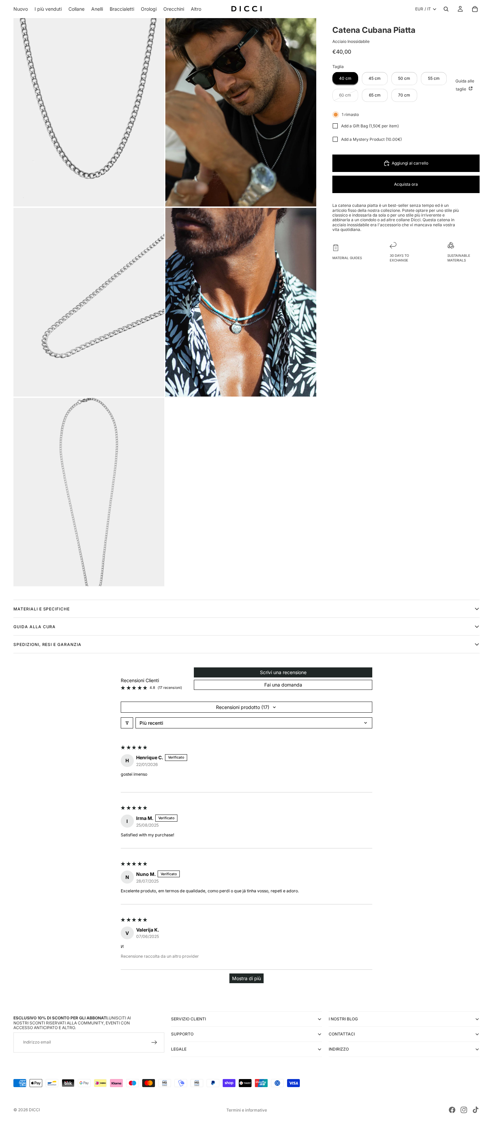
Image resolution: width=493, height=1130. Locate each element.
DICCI (34, 1109)
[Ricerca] (446, 9)
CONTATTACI (342, 1033)
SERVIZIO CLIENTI (188, 1018)
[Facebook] (452, 1110)
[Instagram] (464, 1110)
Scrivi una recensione (283, 672)
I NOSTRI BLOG (343, 1018)
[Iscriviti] (154, 1042)
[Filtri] (127, 722)
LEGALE (178, 1049)
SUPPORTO (182, 1033)
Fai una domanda (283, 685)
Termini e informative (246, 1110)
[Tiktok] (476, 1110)
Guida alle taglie (464, 84)
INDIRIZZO (339, 1049)
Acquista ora (406, 184)
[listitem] (196, 9)
